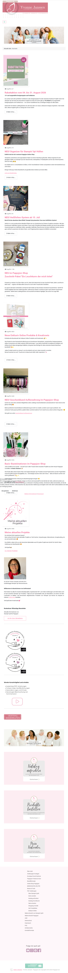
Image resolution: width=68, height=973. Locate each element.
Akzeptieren (5, 491)
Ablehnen (15, 491)
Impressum (40, 494)
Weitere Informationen (30, 494)
